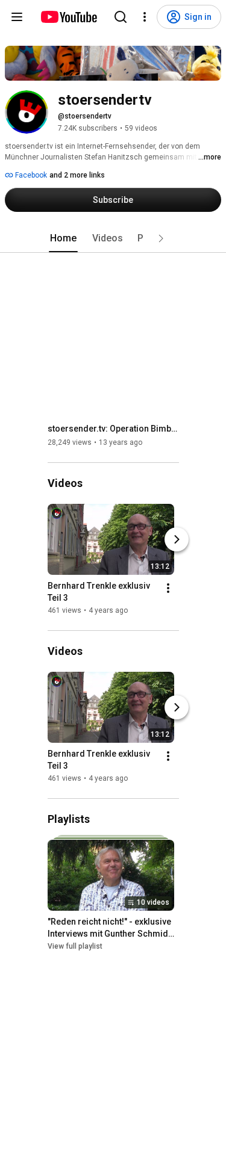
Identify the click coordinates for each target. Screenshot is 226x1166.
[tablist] (113, 238)
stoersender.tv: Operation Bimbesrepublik (114, 428)
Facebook (30, 175)
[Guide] (17, 17)
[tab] (63, 238)
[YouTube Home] (68, 17)
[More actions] (168, 588)
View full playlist (75, 946)
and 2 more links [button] (77, 175)
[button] (160, 238)
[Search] (120, 17)
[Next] (177, 539)
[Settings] (144, 17)
